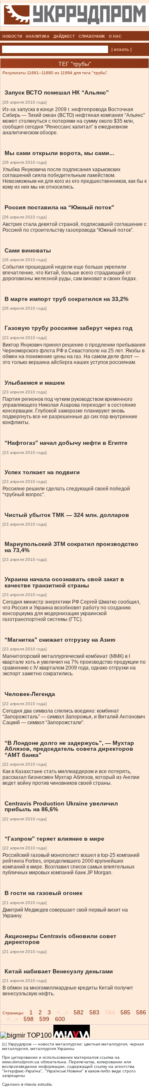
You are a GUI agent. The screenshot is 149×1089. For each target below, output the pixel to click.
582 (79, 1012)
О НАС (115, 36)
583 (94, 1012)
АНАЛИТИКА (38, 36)
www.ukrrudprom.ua (20, 1062)
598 (29, 1019)
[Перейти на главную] (74, 28)
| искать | (121, 49)
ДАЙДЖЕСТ (64, 36)
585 (125, 1012)
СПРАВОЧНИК (92, 36)
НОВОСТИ (12, 36)
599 (44, 1019)
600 (60, 1019)
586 (141, 1012)
